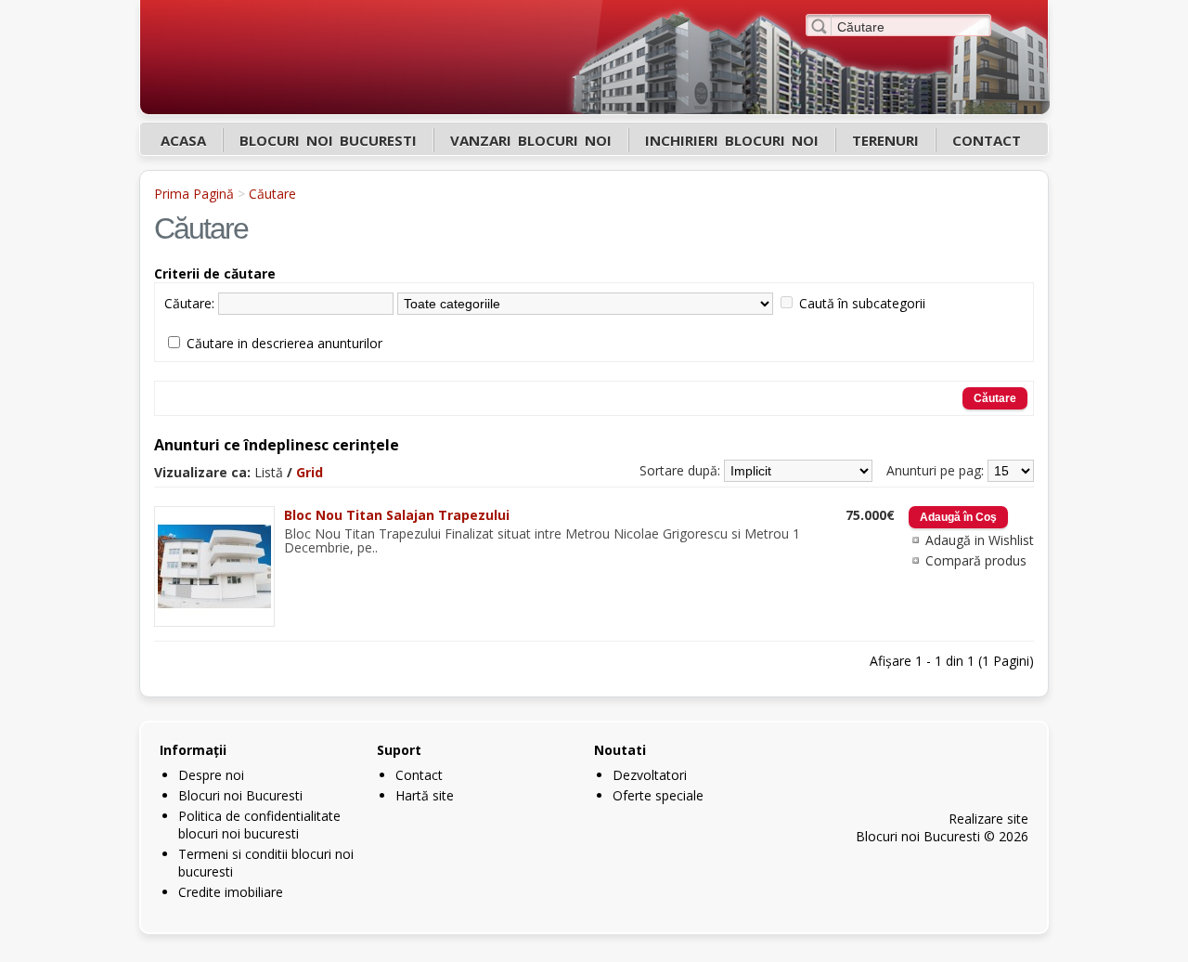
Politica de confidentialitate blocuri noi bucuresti (259, 824)
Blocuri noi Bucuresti (328, 140)
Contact (986, 140)
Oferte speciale (658, 795)
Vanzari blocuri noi (531, 140)
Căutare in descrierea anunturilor (284, 343)
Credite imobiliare (230, 892)
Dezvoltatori (650, 775)
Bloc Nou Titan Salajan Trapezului (397, 515)
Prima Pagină (194, 193)
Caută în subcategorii (862, 303)
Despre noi (211, 775)
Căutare (272, 193)
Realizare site (988, 818)
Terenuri (885, 140)
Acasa (183, 140)
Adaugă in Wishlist (979, 540)
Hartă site (424, 795)
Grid (309, 472)
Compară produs (976, 560)
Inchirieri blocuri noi (732, 140)
